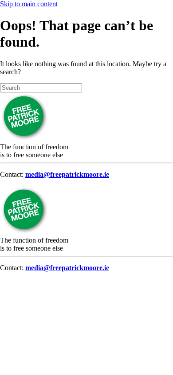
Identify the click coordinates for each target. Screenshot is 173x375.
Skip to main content (29, 4)
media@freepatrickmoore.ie (67, 174)
